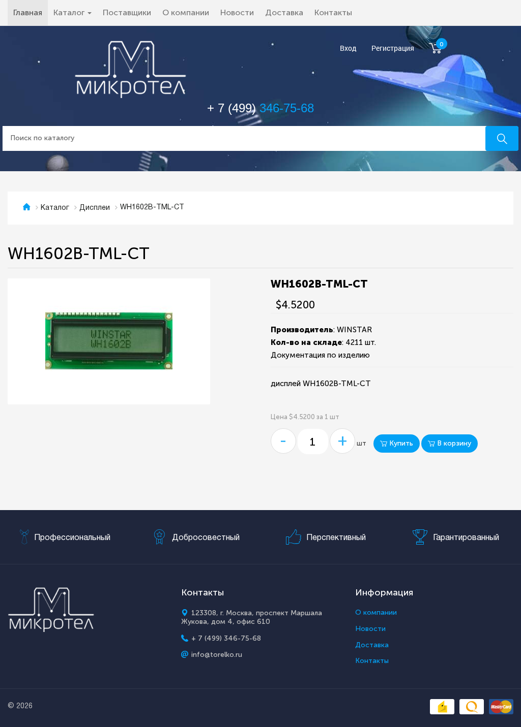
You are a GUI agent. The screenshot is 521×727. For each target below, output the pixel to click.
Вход (348, 48)
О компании (185, 12)
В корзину (453, 443)
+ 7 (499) (260, 108)
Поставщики (127, 12)
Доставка (284, 12)
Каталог (55, 208)
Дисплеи (94, 208)
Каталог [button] (69, 12)
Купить (400, 443)
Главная (30, 12)
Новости (237, 12)
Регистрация (392, 48)
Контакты (333, 12)
